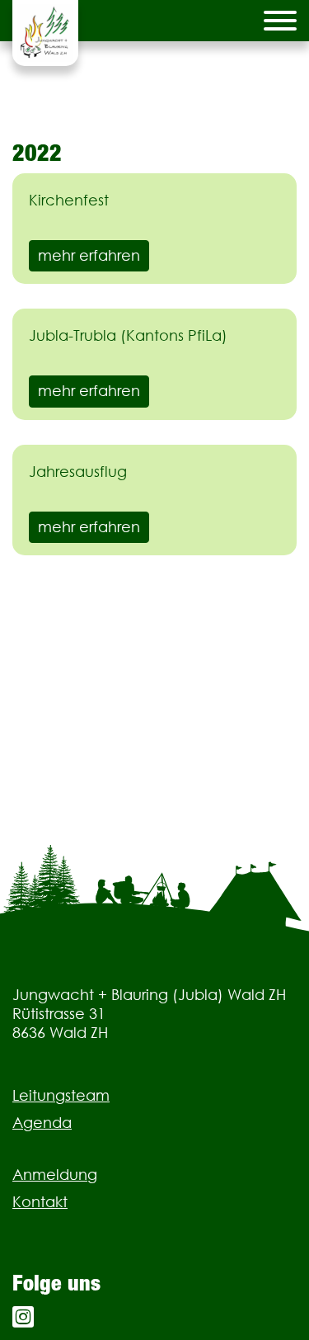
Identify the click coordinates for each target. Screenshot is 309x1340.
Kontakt (40, 1201)
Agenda (42, 1122)
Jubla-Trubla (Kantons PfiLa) (128, 335)
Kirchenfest (69, 200)
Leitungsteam (61, 1095)
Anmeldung (54, 1174)
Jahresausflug (78, 471)
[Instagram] (23, 1317)
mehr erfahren (89, 255)
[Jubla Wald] (45, 33)
